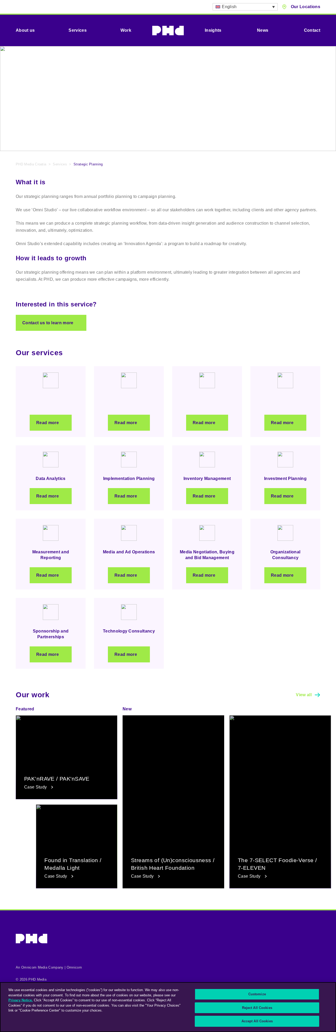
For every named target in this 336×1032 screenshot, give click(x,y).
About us (25, 30)
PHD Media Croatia (31, 164)
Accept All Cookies (257, 1021)
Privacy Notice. (20, 1000)
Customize (257, 994)
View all (304, 695)
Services (78, 30)
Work (125, 30)
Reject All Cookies (257, 1008)
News (262, 30)
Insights (213, 30)
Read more (47, 422)
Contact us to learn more (48, 323)
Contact (312, 30)
